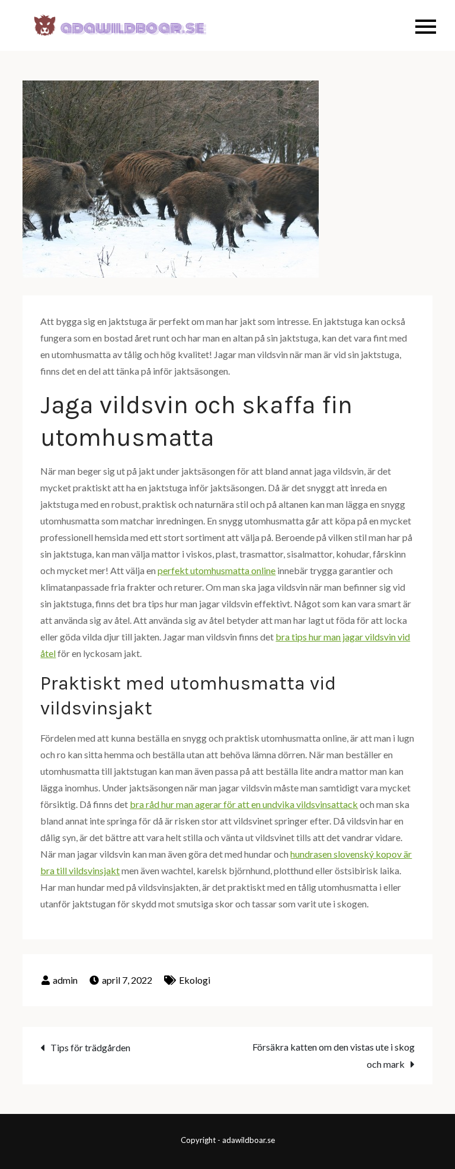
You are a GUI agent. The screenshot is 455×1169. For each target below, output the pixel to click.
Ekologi (194, 980)
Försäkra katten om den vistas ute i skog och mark (333, 1055)
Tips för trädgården (90, 1047)
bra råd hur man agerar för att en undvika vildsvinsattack (244, 804)
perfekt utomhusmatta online (216, 570)
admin (65, 980)
